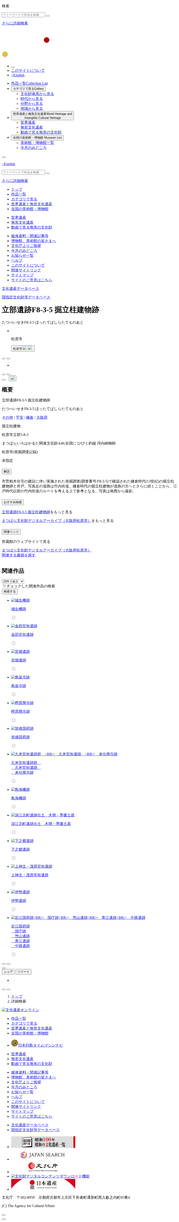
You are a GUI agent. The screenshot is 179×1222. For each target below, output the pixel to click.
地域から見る (32, 108)
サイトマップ (22, 275)
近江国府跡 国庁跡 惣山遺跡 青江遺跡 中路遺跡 (20, 936)
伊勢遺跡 (18, 901)
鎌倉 (30, 417)
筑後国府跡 (20, 737)
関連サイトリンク (26, 270)
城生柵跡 (18, 609)
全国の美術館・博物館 (37, 137)
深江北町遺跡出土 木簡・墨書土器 (41, 824)
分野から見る (32, 104)
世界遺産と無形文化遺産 (42, 116)
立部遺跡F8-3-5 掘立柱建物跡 (26, 512)
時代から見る (32, 99)
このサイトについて (28, 70)
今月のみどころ (34, 148)
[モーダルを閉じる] (4, 1215)
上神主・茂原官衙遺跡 (29, 875)
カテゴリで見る (28, 88)
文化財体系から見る (37, 94)
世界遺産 (28, 122)
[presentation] (4, 585)
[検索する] (48, 16)
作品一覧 (29, 83)
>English (17, 75)
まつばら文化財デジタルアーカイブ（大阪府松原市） (46, 521)
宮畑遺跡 (18, 660)
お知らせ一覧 (22, 255)
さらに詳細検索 (15, 23)
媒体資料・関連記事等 (29, 236)
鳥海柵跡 (18, 798)
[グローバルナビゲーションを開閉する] (4, 157)
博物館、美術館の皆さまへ (33, 241)
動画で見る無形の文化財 (41, 132)
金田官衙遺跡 (22, 635)
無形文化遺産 (32, 127)
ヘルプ (16, 260)
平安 (19, 417)
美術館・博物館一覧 (37, 143)
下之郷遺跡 (20, 849)
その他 (7, 417)
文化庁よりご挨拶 (26, 246)
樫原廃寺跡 (20, 711)
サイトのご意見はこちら (31, 280)
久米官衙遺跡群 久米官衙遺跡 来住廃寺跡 (26, 767)
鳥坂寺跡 (18, 686)
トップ (16, 189)
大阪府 (42, 417)
